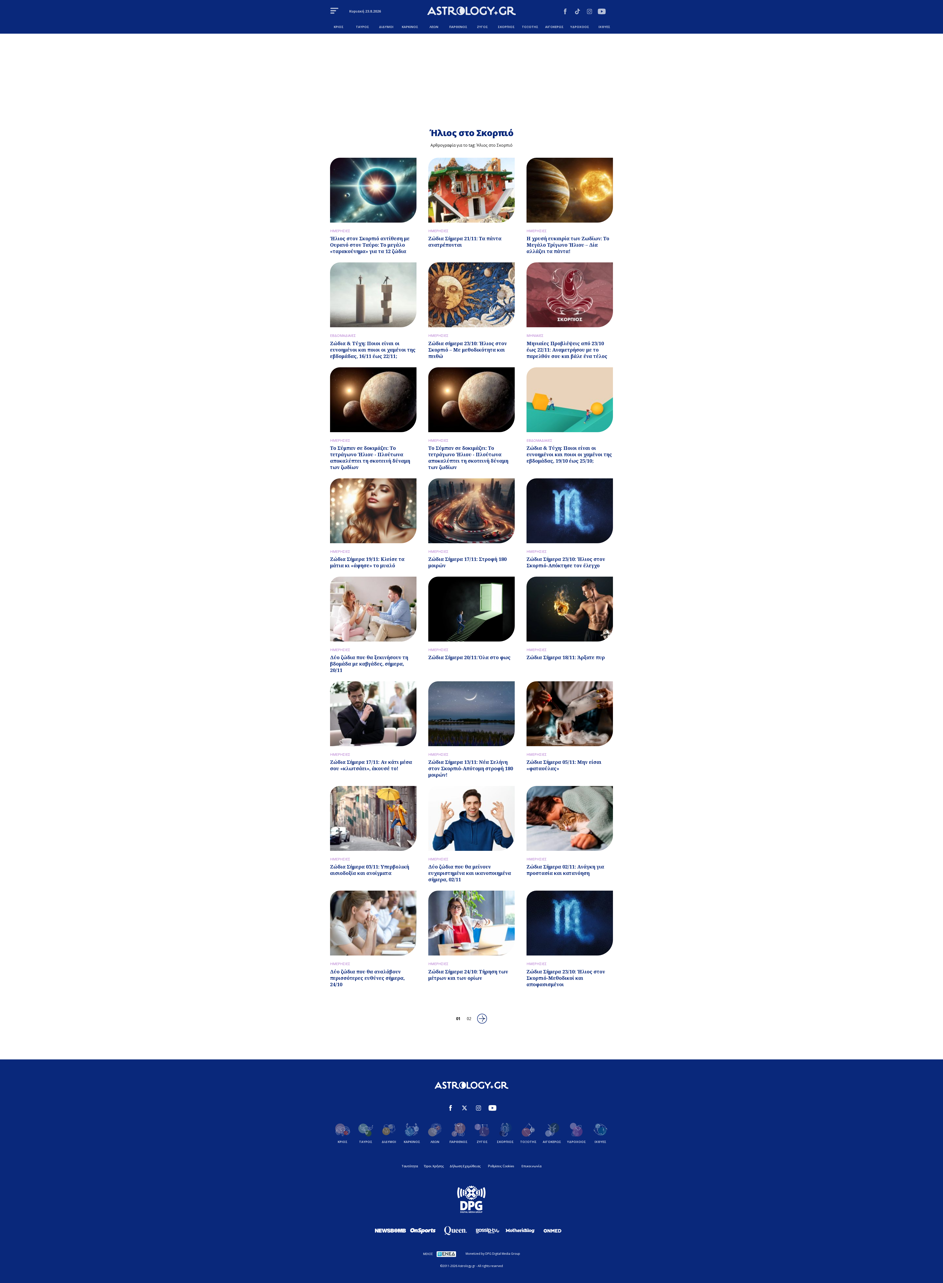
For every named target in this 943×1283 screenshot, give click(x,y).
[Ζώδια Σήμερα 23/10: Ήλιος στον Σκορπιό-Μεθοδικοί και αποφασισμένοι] (570, 923)
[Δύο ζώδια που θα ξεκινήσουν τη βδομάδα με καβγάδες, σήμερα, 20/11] (373, 609)
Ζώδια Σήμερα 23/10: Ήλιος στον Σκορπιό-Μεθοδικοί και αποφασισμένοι (566, 978)
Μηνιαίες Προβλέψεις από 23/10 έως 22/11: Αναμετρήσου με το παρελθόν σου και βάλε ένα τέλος (567, 349)
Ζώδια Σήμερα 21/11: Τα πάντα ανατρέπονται (464, 241)
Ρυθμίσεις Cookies (501, 1166)
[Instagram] (589, 12)
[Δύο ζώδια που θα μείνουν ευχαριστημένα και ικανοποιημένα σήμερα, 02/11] (471, 818)
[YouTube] (602, 12)
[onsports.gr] (423, 1230)
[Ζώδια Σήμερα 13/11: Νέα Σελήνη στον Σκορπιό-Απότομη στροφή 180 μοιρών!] (471, 713)
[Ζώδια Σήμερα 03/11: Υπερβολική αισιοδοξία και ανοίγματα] (373, 818)
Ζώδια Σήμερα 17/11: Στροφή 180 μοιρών (467, 562)
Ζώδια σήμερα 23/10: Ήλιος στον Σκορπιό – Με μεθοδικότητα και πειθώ (467, 349)
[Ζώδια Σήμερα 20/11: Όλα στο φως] (471, 609)
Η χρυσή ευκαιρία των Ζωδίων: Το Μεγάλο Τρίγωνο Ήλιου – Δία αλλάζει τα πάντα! (568, 245)
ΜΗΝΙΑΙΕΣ (535, 335)
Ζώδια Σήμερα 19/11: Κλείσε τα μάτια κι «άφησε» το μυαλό (367, 562)
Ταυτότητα (410, 1166)
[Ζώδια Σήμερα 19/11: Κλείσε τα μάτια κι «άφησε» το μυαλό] (373, 510)
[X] (464, 1108)
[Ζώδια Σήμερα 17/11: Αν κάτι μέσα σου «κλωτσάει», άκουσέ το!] (373, 713)
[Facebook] (565, 12)
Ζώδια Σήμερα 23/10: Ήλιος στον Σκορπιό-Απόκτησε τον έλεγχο (566, 562)
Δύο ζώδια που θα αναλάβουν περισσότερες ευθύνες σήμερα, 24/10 (367, 978)
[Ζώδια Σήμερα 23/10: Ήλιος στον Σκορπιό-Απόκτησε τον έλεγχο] (570, 510)
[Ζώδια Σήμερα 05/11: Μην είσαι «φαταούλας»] (570, 713)
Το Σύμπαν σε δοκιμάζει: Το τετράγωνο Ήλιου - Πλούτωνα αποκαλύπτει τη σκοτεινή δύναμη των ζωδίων (370, 457)
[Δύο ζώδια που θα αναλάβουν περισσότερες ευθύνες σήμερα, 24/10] (373, 923)
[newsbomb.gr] (390, 1230)
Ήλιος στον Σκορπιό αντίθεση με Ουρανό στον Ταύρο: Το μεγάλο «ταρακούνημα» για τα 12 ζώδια (370, 245)
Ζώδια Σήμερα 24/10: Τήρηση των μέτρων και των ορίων (468, 974)
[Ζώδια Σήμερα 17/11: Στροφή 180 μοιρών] (471, 510)
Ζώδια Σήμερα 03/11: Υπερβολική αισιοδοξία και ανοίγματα (369, 869)
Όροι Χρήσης (434, 1166)
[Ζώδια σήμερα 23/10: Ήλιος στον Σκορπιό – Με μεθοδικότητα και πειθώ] (471, 294)
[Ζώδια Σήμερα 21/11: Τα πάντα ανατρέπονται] (471, 190)
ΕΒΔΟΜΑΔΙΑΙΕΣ (343, 335)
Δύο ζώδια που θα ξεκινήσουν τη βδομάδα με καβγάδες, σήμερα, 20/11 (369, 663)
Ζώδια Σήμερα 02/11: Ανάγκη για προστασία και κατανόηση (565, 869)
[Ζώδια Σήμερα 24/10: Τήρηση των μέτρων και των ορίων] (471, 923)
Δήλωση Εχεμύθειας (465, 1166)
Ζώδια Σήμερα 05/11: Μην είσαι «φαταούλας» (564, 765)
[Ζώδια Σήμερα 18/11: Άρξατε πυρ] (570, 609)
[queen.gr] (455, 1230)
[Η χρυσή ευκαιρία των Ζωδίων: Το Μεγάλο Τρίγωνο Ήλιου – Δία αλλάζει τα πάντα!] (570, 190)
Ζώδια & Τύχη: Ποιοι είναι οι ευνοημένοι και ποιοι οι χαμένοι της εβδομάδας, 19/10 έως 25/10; (569, 454)
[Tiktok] (577, 12)
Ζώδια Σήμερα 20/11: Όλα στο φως (469, 657)
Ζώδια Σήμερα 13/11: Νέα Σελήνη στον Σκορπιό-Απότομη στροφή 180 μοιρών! (470, 768)
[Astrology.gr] (471, 11)
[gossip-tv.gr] (487, 1230)
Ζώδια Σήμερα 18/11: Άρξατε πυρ (566, 657)
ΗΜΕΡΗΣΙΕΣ (340, 230)
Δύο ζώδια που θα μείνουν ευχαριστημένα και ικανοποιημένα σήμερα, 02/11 (469, 873)
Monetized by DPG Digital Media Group (493, 1254)
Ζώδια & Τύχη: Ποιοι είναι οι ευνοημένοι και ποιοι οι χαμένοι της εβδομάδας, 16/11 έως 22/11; (373, 349)
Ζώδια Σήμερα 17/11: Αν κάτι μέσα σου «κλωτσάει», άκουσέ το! (371, 765)
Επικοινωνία (531, 1166)
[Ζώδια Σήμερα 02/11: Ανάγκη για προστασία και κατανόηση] (570, 818)
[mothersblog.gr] (520, 1230)
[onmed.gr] (552, 1230)
